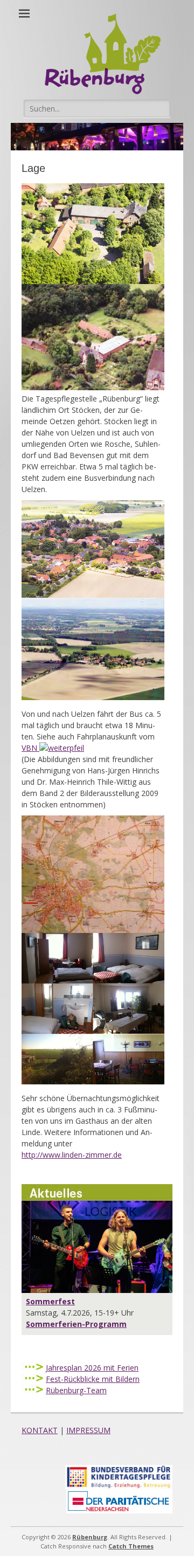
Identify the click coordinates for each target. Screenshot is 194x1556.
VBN (30, 748)
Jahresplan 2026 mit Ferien (92, 1368)
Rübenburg (89, 1537)
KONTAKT (40, 1430)
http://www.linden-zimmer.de (72, 1155)
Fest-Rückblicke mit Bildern (93, 1379)
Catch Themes (131, 1546)
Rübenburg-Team (76, 1390)
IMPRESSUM (88, 1430)
